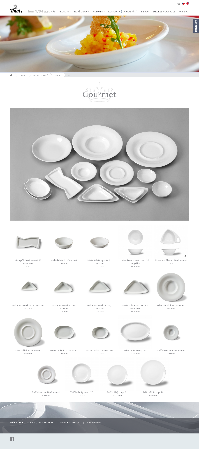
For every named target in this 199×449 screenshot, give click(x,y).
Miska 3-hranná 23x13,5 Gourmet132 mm (135, 308)
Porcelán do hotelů (40, 75)
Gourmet (57, 75)
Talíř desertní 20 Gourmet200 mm (46, 394)
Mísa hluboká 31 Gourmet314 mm (171, 307)
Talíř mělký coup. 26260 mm (153, 394)
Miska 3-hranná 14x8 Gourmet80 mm (28, 307)
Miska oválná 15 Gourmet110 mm (63, 352)
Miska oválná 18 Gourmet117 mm (99, 352)
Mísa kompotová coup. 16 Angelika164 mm (135, 263)
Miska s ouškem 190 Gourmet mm (171, 262)
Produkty (22, 75)
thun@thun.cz (98, 422)
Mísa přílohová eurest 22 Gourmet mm (28, 263)
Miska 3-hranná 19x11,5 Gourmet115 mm (99, 308)
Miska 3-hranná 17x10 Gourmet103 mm (64, 308)
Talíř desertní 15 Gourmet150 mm (171, 352)
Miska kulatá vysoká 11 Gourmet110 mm (99, 263)
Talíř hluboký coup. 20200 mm (81, 394)
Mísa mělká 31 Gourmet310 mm (28, 352)
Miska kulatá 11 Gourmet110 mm (64, 262)
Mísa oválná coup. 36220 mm (135, 352)
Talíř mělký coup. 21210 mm (117, 394)
